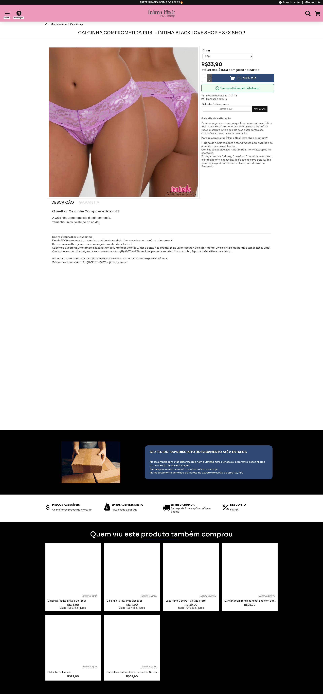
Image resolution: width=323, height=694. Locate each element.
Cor (205, 50)
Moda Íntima (59, 24)
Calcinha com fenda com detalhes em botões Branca (250, 600)
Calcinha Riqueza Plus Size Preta (67, 600)
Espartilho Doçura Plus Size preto (186, 600)
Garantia (89, 202)
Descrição (62, 202)
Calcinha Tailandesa (59, 672)
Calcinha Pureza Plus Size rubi (124, 600)
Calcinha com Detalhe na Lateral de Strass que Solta (133, 672)
